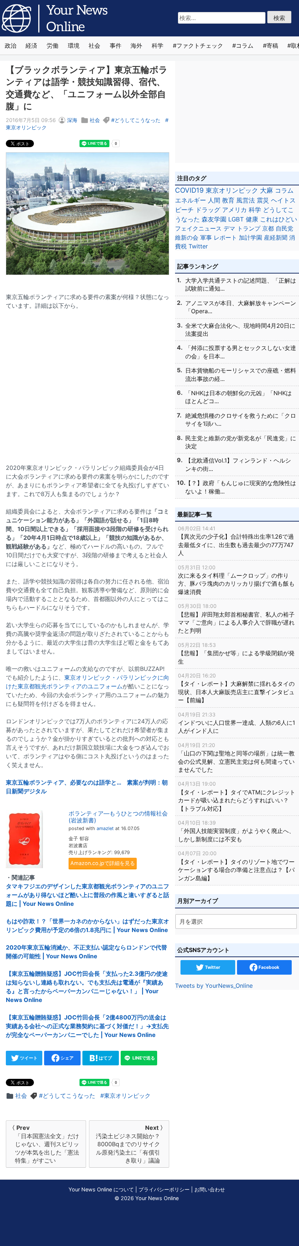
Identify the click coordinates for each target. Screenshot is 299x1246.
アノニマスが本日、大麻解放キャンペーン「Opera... (240, 307)
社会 (94, 45)
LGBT (236, 219)
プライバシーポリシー (164, 1189)
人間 (214, 200)
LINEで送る (143, 1058)
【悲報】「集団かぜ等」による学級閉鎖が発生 (236, 653)
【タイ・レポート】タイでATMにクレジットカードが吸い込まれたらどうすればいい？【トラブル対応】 (236, 796)
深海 (72, 120)
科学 (157, 45)
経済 (31, 45)
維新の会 (186, 237)
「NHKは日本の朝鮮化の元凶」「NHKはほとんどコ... (238, 397)
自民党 (284, 228)
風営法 (245, 200)
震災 (263, 200)
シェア (66, 1058)
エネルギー (190, 200)
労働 (52, 45)
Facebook (268, 967)
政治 (10, 45)
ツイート (28, 1058)
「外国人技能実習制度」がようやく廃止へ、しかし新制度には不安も (236, 831)
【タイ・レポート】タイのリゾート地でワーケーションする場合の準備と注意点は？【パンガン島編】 (236, 865)
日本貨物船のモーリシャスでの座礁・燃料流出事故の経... (240, 374)
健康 (252, 219)
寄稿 (272, 45)
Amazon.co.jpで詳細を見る (102, 863)
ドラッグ (207, 209)
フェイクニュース (198, 228)
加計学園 (250, 237)
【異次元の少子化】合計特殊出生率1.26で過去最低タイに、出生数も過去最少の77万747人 (236, 541)
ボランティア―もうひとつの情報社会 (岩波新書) (118, 817)
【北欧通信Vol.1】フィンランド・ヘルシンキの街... (238, 464)
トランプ (248, 228)
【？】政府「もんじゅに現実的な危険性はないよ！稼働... (240, 487)
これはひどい (278, 219)
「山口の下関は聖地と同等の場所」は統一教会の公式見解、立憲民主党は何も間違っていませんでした (236, 757)
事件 (115, 45)
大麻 (266, 190)
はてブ (105, 1058)
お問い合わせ (209, 1189)
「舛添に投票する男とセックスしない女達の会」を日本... (240, 351)
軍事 (206, 237)
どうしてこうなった (137, 120)
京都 (268, 228)
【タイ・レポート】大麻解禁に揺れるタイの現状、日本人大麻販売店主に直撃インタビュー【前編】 (236, 688)
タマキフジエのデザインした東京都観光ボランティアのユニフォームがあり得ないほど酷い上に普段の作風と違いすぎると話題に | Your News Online (87, 895)
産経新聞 (275, 237)
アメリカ (234, 209)
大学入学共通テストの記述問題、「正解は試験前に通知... (240, 284)
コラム (244, 45)
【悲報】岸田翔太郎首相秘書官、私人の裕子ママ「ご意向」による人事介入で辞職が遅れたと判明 (236, 618)
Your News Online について (101, 1189)
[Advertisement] (87, 382)
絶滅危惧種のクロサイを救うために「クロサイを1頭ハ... (240, 419)
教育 (228, 200)
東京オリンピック (127, 1095)
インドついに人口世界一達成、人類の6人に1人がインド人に (236, 723)
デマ (229, 228)
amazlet (105, 828)
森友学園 (214, 219)
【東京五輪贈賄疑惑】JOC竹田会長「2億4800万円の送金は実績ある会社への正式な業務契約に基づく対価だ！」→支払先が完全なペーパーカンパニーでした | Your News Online (87, 1026)
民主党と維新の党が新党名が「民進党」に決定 (240, 442)
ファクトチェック (199, 45)
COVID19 (189, 190)
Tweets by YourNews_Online (214, 985)
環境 (73, 45)
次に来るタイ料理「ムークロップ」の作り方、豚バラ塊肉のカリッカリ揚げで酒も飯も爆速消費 (236, 580)
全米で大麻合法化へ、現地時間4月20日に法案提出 (240, 329)
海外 (136, 45)
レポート (225, 237)
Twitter (198, 246)
